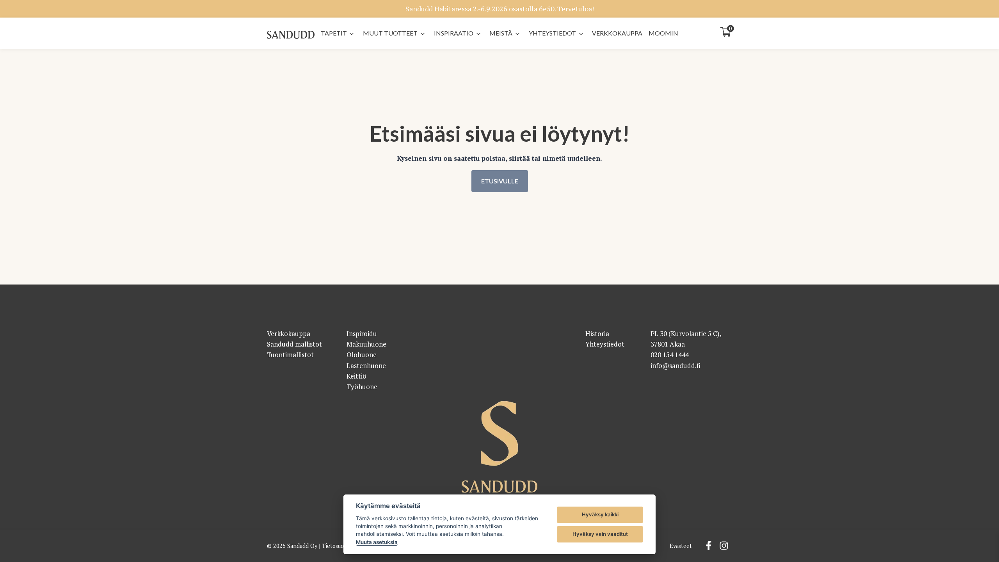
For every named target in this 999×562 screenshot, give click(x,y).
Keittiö (356, 376)
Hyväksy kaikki (600, 514)
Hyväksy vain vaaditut (600, 534)
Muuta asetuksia (377, 542)
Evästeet (681, 546)
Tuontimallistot (290, 354)
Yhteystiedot (552, 33)
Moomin (663, 33)
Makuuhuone (366, 344)
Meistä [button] (500, 33)
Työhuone (362, 386)
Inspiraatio (453, 33)
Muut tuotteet (390, 33)
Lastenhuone (366, 365)
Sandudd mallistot (294, 344)
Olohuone (362, 354)
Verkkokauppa (617, 33)
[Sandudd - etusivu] (291, 35)
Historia (597, 333)
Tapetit (334, 33)
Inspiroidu (362, 333)
